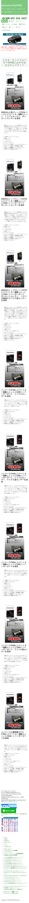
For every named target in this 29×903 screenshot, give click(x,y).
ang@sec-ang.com (12, 801)
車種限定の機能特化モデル (13, 889)
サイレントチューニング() (13, 853)
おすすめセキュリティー (14, 857)
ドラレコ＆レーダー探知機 (10, 24)
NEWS (12, 21)
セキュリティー (21, 21)
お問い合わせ (7, 842)
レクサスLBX (7, 863)
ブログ (19, 27)
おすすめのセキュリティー (16, 866)
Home (5, 21)
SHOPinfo (23, 24)
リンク (12, 27)
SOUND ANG (7, 30)
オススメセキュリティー (13, 862)
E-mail (5, 27)
